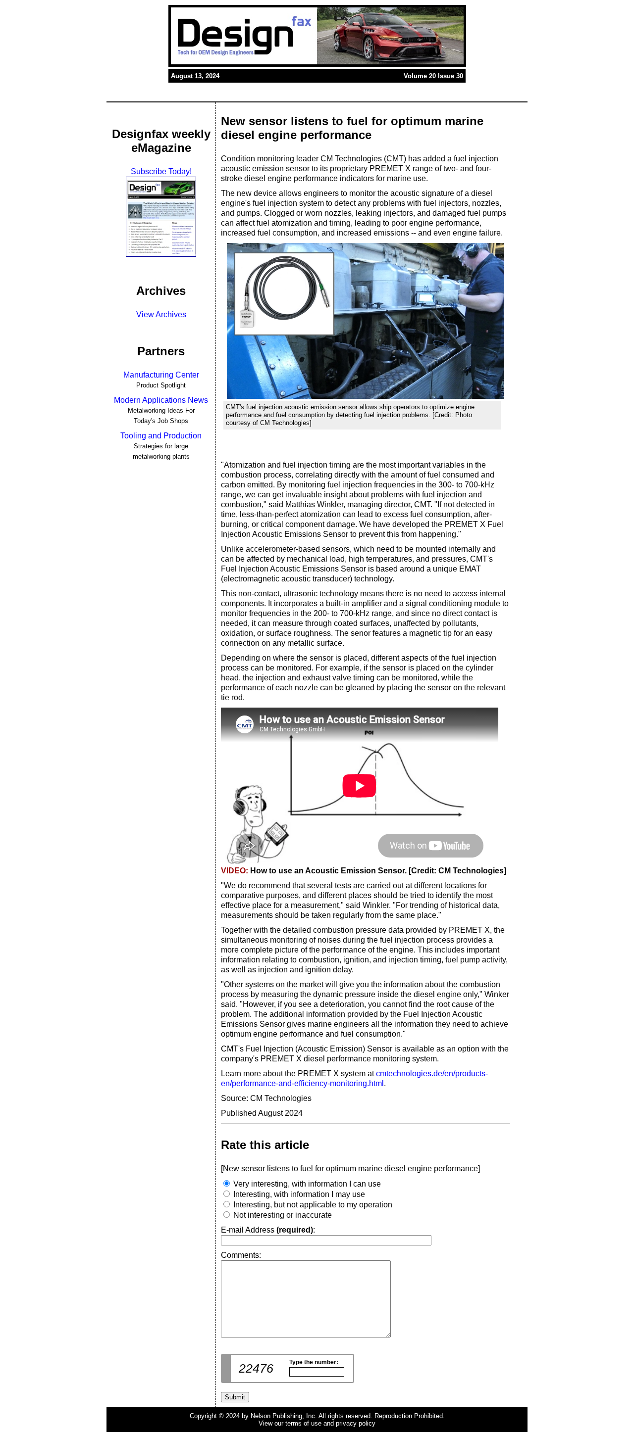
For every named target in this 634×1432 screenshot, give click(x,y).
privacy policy (355, 1423)
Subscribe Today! (161, 171)
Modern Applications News (161, 400)
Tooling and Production (161, 435)
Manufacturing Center (161, 375)
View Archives (161, 314)
